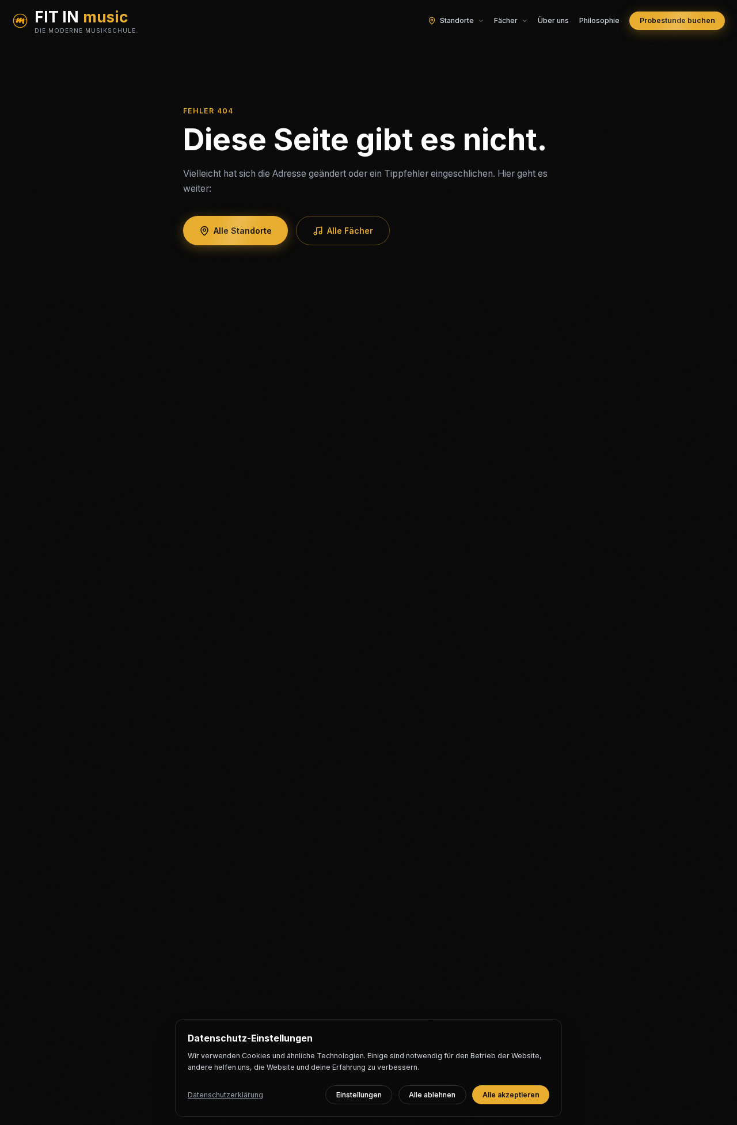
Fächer (506, 20)
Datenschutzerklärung (225, 1094)
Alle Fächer (350, 230)
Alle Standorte (243, 230)
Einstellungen (359, 1094)
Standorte (457, 20)
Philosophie (599, 20)
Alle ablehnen (432, 1094)
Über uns (553, 20)
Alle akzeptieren (511, 1094)
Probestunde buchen (677, 20)
